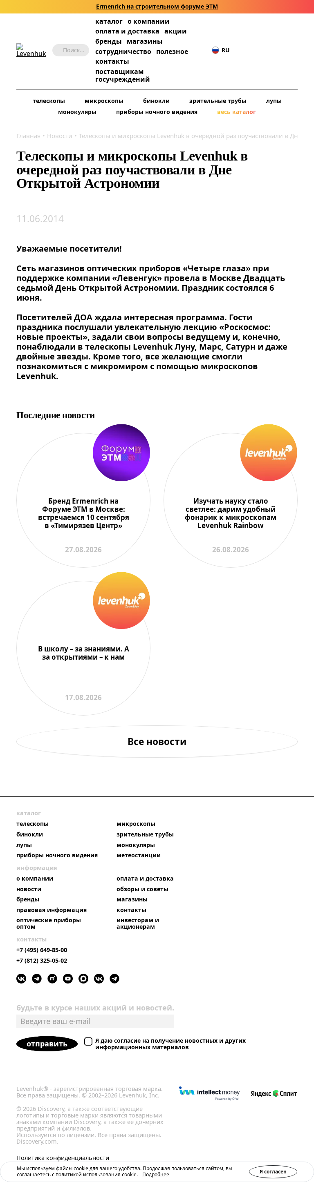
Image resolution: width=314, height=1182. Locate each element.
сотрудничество (123, 52)
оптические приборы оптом (48, 923)
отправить (47, 1043)
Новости (59, 135)
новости (28, 889)
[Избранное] (256, 50)
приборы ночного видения (156, 112)
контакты (112, 61)
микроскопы (104, 101)
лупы (274, 101)
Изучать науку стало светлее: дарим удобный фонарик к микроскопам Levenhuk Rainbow (230, 513)
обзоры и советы (142, 889)
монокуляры (77, 112)
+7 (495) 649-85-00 (41, 950)
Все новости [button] (157, 741)
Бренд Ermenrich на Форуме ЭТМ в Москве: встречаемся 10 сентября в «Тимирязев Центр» (83, 513)
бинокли (156, 101)
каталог (109, 21)
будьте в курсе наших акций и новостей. (95, 1007)
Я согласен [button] (273, 1171)
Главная (28, 135)
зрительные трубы (218, 101)
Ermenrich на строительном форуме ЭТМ (157, 6)
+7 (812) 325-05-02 (41, 960)
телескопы (49, 101)
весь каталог (236, 112)
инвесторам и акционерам (138, 923)
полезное (172, 51)
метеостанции (139, 855)
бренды (108, 41)
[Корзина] (281, 50)
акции (175, 31)
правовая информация (51, 910)
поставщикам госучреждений (122, 75)
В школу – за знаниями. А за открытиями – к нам (83, 653)
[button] (244, 50)
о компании (149, 21)
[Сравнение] (268, 50)
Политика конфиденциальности (62, 1158)
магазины (145, 41)
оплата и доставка (127, 31)
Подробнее (155, 1174)
